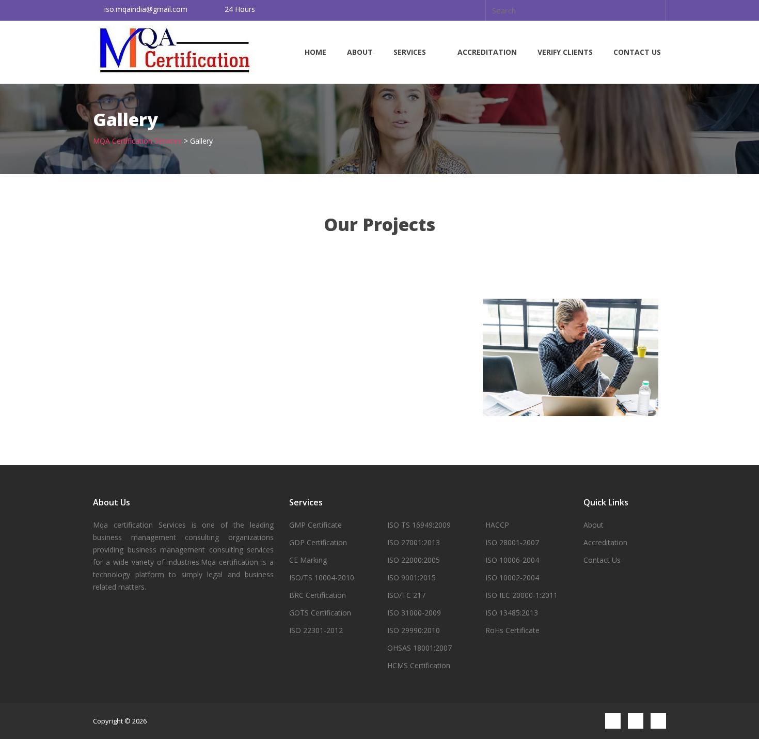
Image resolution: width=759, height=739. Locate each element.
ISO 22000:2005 (413, 560)
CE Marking (308, 560)
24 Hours (240, 9)
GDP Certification (318, 542)
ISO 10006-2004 (512, 560)
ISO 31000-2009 (414, 613)
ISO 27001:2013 (413, 542)
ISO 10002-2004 (512, 577)
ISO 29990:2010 (413, 630)
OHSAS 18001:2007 (419, 648)
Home (315, 52)
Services (409, 52)
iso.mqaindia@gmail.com (145, 9)
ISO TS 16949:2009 (419, 525)
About (360, 52)
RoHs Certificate (512, 630)
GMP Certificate (315, 525)
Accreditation (487, 52)
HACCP (497, 525)
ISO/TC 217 (406, 595)
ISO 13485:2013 (511, 613)
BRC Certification (317, 595)
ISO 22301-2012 (316, 630)
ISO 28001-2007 (512, 542)
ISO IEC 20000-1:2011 (521, 595)
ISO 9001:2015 (411, 577)
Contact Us (637, 52)
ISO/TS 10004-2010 (321, 577)
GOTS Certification (320, 613)
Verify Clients (565, 52)
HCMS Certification (418, 665)
